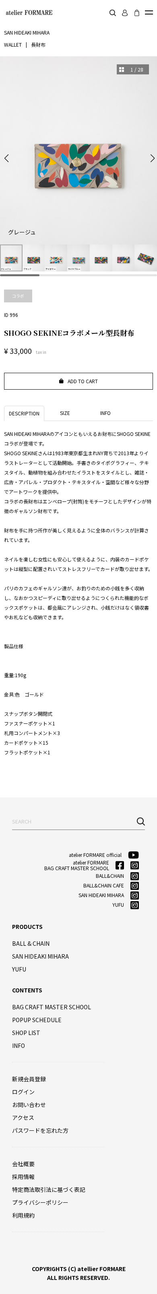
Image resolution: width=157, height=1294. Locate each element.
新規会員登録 (29, 1079)
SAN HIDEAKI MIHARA (40, 956)
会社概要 (23, 1164)
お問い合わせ (29, 1105)
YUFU (19, 969)
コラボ (18, 296)
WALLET (13, 44)
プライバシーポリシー (40, 1202)
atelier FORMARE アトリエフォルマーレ (28, 12)
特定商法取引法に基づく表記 (48, 1189)
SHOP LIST (26, 1033)
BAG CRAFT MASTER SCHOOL (51, 1007)
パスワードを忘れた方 (40, 1130)
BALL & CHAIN (31, 943)
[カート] (137, 13)
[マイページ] (125, 13)
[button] (6, 158)
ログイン (23, 1092)
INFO (18, 1045)
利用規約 (23, 1215)
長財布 (38, 44)
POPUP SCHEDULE (37, 1020)
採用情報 (23, 1177)
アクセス (23, 1117)
